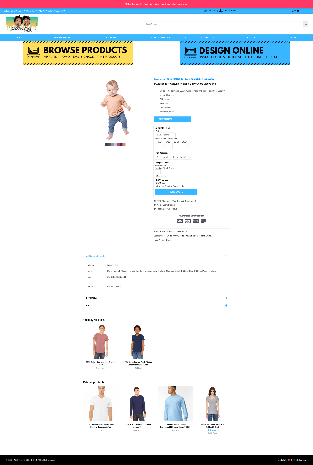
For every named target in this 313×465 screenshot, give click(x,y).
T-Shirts (170, 79)
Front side (161, 166)
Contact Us (207, 37)
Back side (161, 176)
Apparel (162, 79)
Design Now (165, 119)
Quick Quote (253, 37)
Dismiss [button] (185, 4)
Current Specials (160, 37)
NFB (161, 240)
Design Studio (112, 37)
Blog (293, 37)
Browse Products (64, 37)
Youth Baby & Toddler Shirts (198, 236)
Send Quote (176, 192)
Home (19, 37)
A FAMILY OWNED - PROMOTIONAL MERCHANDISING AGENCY (34, 10)
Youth (175, 236)
